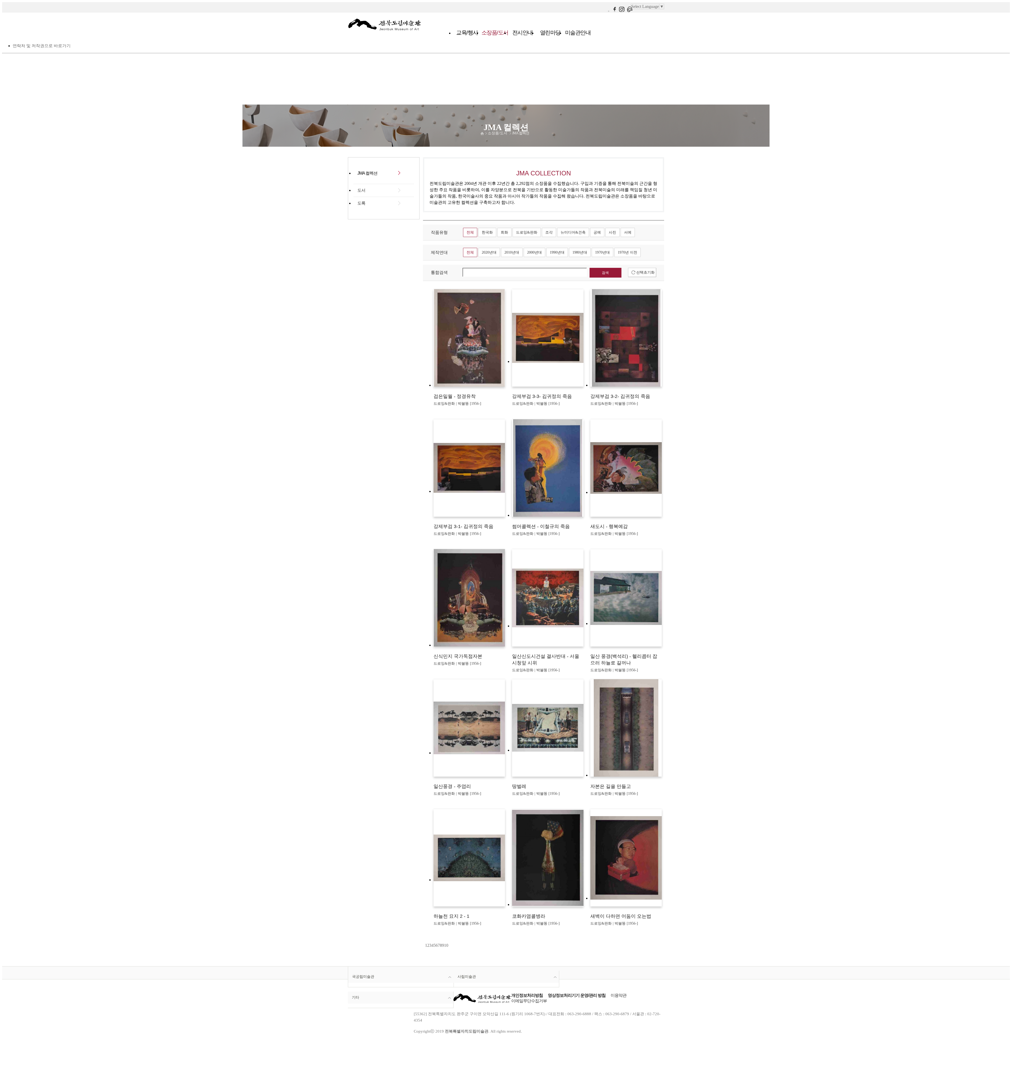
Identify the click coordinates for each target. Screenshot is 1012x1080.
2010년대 (511, 252)
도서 (361, 190)
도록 (361, 203)
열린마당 (550, 32)
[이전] (424, 945)
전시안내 (522, 32)
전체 (470, 232)
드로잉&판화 (526, 232)
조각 (549, 232)
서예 (627, 232)
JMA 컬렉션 (520, 133)
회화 (504, 232)
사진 (612, 232)
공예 (597, 232)
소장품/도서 (494, 32)
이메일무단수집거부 (529, 1001)
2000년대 (534, 252)
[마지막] (449, 945)
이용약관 (618, 995)
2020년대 (489, 252)
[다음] (448, 945)
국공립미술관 (363, 976)
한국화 (487, 232)
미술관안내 (578, 32)
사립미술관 (467, 976)
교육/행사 (467, 32)
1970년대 (602, 252)
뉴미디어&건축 (573, 232)
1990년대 (557, 252)
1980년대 (579, 252)
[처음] (423, 945)
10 (446, 945)
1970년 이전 (627, 252)
